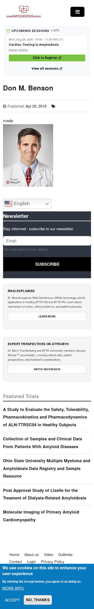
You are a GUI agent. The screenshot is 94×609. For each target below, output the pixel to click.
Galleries (65, 554)
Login (31, 561)
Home (14, 554)
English (21, 203)
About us (31, 554)
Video (48, 554)
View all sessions (45, 68)
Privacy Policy (52, 561)
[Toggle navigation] (77, 12)
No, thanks (38, 600)
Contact (15, 561)
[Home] (24, 12)
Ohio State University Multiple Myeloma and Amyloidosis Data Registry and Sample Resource (46, 468)
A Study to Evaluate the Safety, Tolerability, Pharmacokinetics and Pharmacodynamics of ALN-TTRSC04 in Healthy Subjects (46, 417)
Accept (12, 599)
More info (13, 588)
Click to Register (45, 58)
